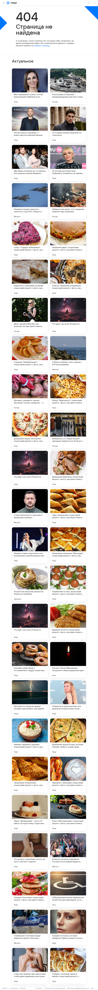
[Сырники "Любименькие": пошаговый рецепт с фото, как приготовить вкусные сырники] (30, 354)
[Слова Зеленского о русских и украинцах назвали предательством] (30, 507)
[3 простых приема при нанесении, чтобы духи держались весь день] (30, 966)
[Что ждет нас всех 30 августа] (68, 316)
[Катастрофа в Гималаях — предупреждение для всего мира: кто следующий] (68, 86)
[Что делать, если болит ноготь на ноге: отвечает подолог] (30, 851)
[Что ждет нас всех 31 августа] (30, 622)
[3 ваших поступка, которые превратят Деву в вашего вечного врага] (68, 928)
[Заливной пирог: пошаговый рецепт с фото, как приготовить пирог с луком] (68, 239)
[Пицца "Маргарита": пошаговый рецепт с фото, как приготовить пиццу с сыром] (68, 392)
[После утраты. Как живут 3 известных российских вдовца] (30, 125)
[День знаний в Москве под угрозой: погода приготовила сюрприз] (30, 316)
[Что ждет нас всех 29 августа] (30, 469)
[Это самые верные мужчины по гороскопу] (68, 125)
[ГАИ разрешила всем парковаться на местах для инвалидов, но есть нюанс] (68, 889)
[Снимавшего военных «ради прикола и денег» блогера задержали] (30, 928)
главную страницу (42, 45)
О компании (13, 988)
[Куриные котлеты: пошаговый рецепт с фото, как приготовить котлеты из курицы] (68, 622)
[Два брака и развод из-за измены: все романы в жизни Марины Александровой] (30, 163)
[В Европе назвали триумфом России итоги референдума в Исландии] (68, 851)
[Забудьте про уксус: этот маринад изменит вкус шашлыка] (68, 201)
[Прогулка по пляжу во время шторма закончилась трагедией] (30, 698)
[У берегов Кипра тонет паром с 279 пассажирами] (68, 354)
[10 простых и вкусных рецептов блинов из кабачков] (30, 583)
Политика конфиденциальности (78, 988)
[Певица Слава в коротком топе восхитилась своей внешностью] (30, 545)
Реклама (22, 988)
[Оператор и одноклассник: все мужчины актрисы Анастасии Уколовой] (68, 698)
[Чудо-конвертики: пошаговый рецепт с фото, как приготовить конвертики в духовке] (68, 507)
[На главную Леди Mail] (13, 3)
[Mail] (8, 3)
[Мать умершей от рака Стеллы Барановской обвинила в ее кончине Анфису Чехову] (30, 86)
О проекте (38, 988)
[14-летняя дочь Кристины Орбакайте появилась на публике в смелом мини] (68, 163)
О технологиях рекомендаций (54, 988)
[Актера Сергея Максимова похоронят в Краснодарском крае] (68, 660)
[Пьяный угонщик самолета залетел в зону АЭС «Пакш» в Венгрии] (30, 201)
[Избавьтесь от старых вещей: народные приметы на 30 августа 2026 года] (68, 430)
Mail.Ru (4, 988)
